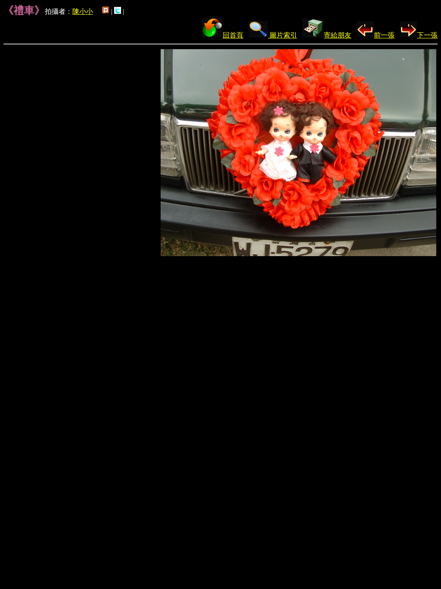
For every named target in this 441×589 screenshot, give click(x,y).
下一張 (427, 35)
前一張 (384, 35)
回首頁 (233, 35)
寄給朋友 (337, 35)
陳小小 (82, 11)
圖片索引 (282, 35)
